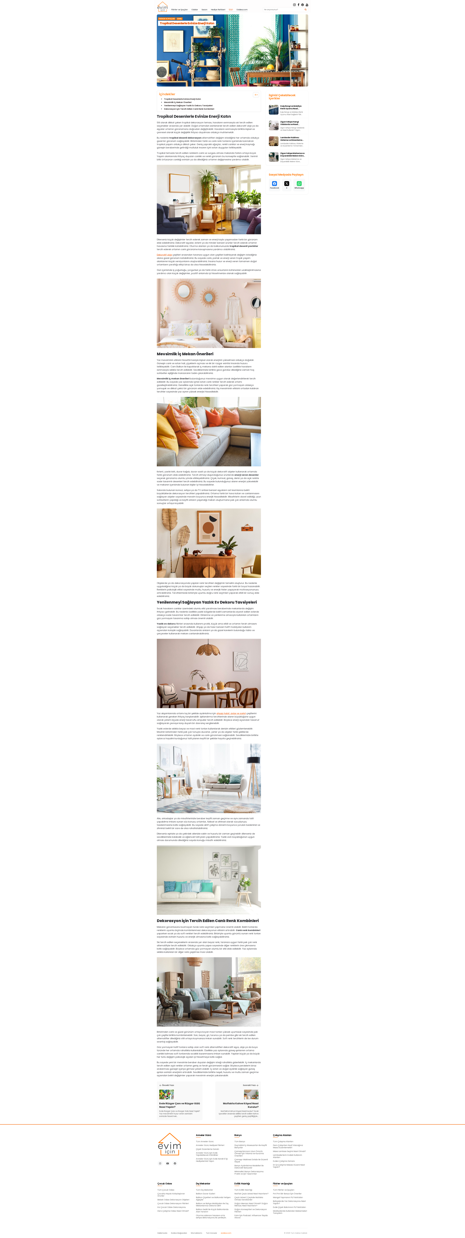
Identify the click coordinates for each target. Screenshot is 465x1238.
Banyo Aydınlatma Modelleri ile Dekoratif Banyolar (249, 1167)
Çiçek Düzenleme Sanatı (207, 1149)
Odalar (194, 10)
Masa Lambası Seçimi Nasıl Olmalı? (289, 1151)
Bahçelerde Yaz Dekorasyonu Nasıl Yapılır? (289, 1202)
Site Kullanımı (196, 1233)
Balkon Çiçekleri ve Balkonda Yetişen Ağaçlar (213, 1198)
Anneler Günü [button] (203, 1135)
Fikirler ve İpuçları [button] (282, 1183)
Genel (179, 19)
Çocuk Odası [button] (164, 1183)
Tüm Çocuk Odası (165, 1190)
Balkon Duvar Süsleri (205, 1194)
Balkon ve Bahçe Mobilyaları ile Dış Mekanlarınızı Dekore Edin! (212, 1204)
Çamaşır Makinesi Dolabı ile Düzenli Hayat (251, 1160)
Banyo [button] (238, 1135)
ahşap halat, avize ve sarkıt (231, 713)
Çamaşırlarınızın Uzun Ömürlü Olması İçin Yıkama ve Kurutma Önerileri (249, 1153)
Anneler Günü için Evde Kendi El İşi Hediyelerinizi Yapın (212, 1160)
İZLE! (231, 10)
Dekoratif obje (164, 254)
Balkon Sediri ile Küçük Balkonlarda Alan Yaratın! (212, 1210)
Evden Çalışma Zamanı (284, 1161)
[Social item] (294, 5)
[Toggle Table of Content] (254, 94)
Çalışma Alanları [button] (282, 1135)
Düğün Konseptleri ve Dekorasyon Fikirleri (250, 1210)
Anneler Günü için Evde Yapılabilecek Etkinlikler (207, 1154)
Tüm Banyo (239, 1141)
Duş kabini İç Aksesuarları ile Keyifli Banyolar (250, 1146)
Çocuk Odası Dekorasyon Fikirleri (173, 1203)
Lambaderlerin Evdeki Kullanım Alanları (287, 1156)
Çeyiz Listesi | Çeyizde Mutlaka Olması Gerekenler (248, 1198)
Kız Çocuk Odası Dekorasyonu (171, 1207)
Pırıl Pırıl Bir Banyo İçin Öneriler (287, 1194)
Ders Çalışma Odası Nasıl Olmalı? (173, 1211)
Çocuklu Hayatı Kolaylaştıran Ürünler (171, 1195)
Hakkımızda (162, 1233)
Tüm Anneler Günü (205, 1141)
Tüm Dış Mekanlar (204, 1190)
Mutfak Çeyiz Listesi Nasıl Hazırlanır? (251, 1194)
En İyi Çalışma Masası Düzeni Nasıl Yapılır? (289, 1166)
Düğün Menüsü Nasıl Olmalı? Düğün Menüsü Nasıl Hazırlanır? (251, 1204)
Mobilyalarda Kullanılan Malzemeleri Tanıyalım (290, 1212)
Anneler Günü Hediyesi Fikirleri (210, 1145)
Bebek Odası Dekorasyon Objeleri (173, 1200)
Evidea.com (242, 10)
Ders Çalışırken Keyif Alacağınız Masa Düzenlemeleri (288, 1146)
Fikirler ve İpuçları (179, 10)
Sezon (204, 10)
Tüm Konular (211, 1233)
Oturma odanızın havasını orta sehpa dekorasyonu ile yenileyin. (211, 1216)
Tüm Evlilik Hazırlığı (243, 1190)
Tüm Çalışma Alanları (283, 1141)
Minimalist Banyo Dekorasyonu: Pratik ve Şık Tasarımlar (249, 1172)
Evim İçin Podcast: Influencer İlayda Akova (251, 1216)
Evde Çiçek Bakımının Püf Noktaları (289, 1207)
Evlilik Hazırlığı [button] (242, 1183)
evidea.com (226, 1233)
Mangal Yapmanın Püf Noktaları (288, 1197)
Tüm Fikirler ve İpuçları (283, 1190)
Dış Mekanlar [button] (203, 1183)
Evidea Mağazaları (179, 1233)
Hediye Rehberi (218, 10)
